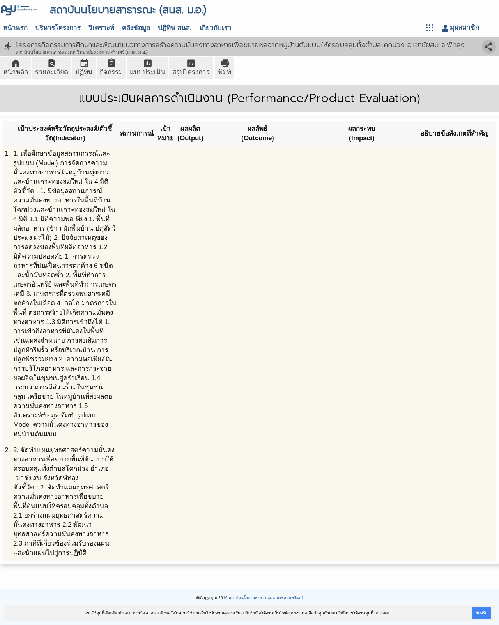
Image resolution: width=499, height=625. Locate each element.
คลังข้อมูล (136, 28)
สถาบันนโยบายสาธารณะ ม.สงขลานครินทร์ (266, 597)
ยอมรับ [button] (481, 613)
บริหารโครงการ (58, 28)
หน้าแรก (15, 28)
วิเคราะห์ (101, 28)
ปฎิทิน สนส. (175, 28)
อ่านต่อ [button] (382, 613)
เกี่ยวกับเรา (216, 28)
